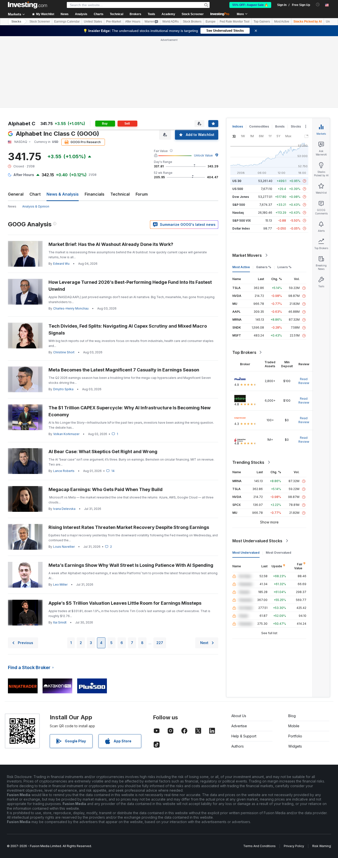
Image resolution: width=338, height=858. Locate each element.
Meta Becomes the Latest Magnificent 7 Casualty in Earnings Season (123, 369)
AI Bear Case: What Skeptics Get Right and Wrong (102, 451)
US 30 (236, 181)
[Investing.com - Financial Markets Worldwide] (27, 4)
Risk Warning (321, 846)
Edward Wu (61, 263)
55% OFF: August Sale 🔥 (250, 5)
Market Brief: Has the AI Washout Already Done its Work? (110, 244)
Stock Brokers (192, 21)
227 (159, 643)
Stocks (16, 21)
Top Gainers (262, 21)
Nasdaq (238, 212)
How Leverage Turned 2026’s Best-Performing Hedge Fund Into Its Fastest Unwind (130, 286)
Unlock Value (203, 155)
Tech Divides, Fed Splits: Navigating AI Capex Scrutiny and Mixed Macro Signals (127, 329)
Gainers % (263, 267)
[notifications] (318, 4)
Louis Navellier (64, 546)
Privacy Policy (294, 846)
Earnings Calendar (67, 21)
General (16, 194)
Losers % (284, 267)
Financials (94, 194)
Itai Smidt (60, 622)
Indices (237, 126)
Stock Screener (193, 14)
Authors (237, 746)
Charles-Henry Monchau (71, 308)
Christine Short (63, 352)
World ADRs (170, 21)
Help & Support (243, 736)
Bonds (280, 126)
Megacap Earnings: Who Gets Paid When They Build (105, 489)
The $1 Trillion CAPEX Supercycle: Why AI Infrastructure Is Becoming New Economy (129, 411)
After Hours (132, 21)
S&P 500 (238, 205)
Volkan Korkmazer (66, 434)
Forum (142, 194)
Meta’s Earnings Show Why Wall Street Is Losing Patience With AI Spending (130, 565)
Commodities (259, 126)
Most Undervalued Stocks (257, 540)
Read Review (303, 381)
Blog (292, 716)
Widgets (295, 746)
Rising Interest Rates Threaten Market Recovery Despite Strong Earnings (128, 527)
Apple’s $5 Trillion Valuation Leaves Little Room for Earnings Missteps (124, 603)
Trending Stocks (248, 462)
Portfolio (295, 736)
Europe (211, 21)
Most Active (281, 21)
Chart (35, 194)
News (12, 206)
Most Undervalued (246, 552)
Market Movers (247, 255)
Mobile (293, 726)
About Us (238, 716)
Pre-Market (113, 21)
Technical (120, 194)
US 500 (237, 189)
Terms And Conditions (259, 846)
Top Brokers (244, 352)
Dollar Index (241, 228)
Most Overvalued (278, 552)
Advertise (239, 726)
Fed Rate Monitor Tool (234, 21)
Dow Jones (240, 197)
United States (93, 21)
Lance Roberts (63, 471)
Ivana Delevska (64, 509)
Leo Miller (60, 584)
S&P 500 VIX (241, 220)
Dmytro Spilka (63, 389)
